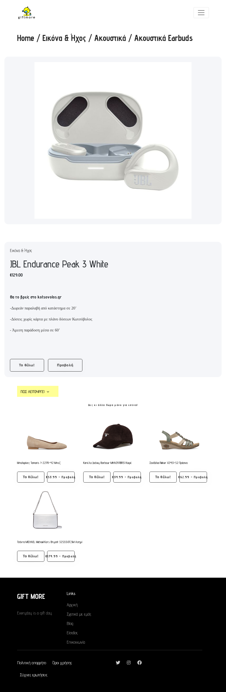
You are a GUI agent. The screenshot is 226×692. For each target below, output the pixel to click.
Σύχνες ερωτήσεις (33, 674)
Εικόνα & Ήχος (64, 38)
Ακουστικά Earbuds (163, 38)
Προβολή (65, 365)
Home (25, 38)
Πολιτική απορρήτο (31, 662)
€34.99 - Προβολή (127, 477)
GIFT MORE (31, 596)
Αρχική (72, 604)
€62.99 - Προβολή (193, 477)
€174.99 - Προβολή (60, 556)
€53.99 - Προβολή (60, 477)
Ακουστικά (110, 38)
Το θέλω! (27, 365)
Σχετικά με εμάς (79, 614)
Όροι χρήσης (62, 662)
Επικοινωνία (76, 642)
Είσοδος (72, 632)
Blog (70, 623)
